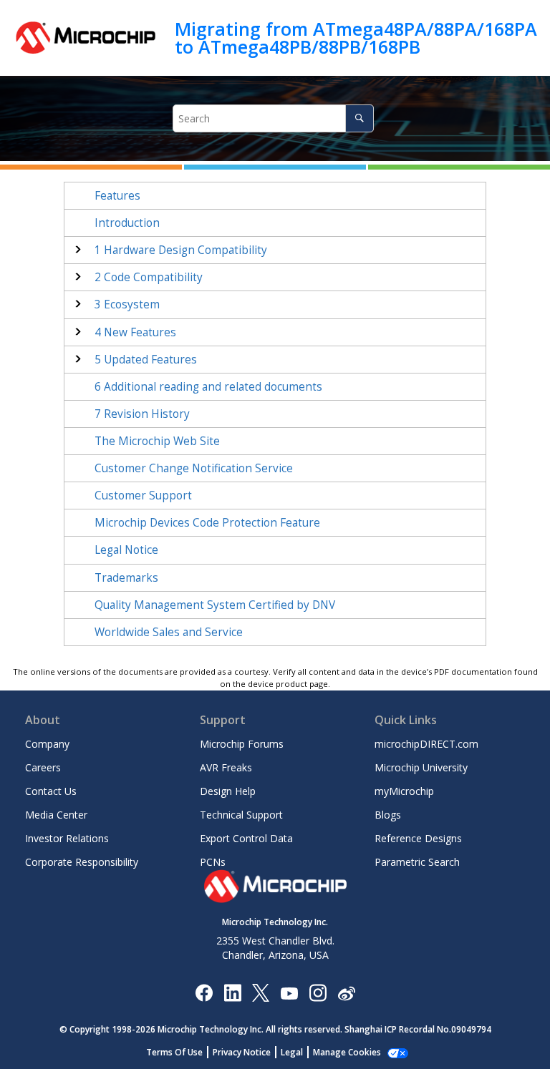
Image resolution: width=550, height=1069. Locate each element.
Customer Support (143, 495)
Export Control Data (246, 838)
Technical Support (241, 814)
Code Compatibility (149, 277)
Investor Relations (67, 838)
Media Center (56, 814)
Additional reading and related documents (208, 386)
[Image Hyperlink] (289, 992)
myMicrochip (404, 791)
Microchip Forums (242, 744)
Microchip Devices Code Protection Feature (207, 522)
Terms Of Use (174, 1052)
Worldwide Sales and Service (169, 632)
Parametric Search (417, 862)
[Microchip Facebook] (204, 992)
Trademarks (126, 577)
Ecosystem (127, 304)
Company (47, 744)
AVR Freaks (226, 767)
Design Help (228, 791)
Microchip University (421, 767)
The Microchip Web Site (157, 441)
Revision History (142, 413)
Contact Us (51, 791)
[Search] (359, 118)
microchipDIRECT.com (426, 744)
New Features (135, 332)
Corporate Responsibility (81, 862)
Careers (43, 767)
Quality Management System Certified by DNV (215, 604)
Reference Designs (418, 838)
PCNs (213, 862)
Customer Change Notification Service (194, 468)
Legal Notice (126, 549)
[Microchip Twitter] (260, 992)
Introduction (127, 222)
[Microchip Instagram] (318, 992)
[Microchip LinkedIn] (232, 992)
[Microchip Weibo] (346, 992)
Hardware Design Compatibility (181, 250)
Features (117, 195)
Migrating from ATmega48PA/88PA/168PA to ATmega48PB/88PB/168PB (356, 37)
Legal (292, 1052)
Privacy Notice (242, 1052)
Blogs (388, 814)
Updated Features (146, 359)
